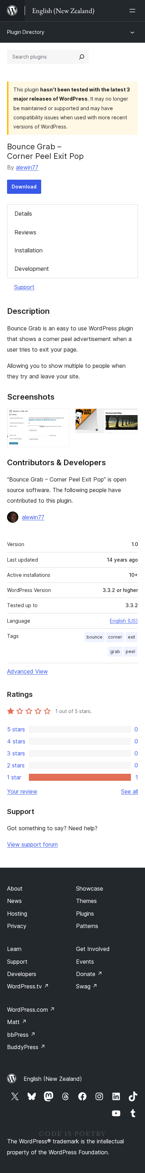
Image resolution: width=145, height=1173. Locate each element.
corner (115, 637)
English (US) (124, 621)
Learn (14, 948)
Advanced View (27, 671)
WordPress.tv (28, 986)
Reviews (25, 232)
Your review (22, 791)
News (14, 900)
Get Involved (93, 948)
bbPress (21, 1034)
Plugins (85, 913)
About (15, 888)
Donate (89, 973)
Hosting (17, 913)
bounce (94, 637)
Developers (21, 973)
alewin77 (27, 167)
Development (31, 268)
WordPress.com (31, 1009)
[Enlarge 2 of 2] (128, 417)
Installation (28, 250)
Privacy (16, 925)
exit (131, 637)
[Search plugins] (82, 57)
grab (115, 651)
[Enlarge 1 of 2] (60, 417)
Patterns (87, 925)
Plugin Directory (25, 32)
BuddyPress (26, 1047)
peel (130, 651)
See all (129, 791)
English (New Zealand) (53, 1078)
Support (24, 287)
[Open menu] (133, 10)
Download (24, 187)
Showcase (89, 888)
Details (23, 213)
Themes (86, 900)
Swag (86, 986)
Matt (17, 1021)
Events (85, 961)
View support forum (32, 844)
